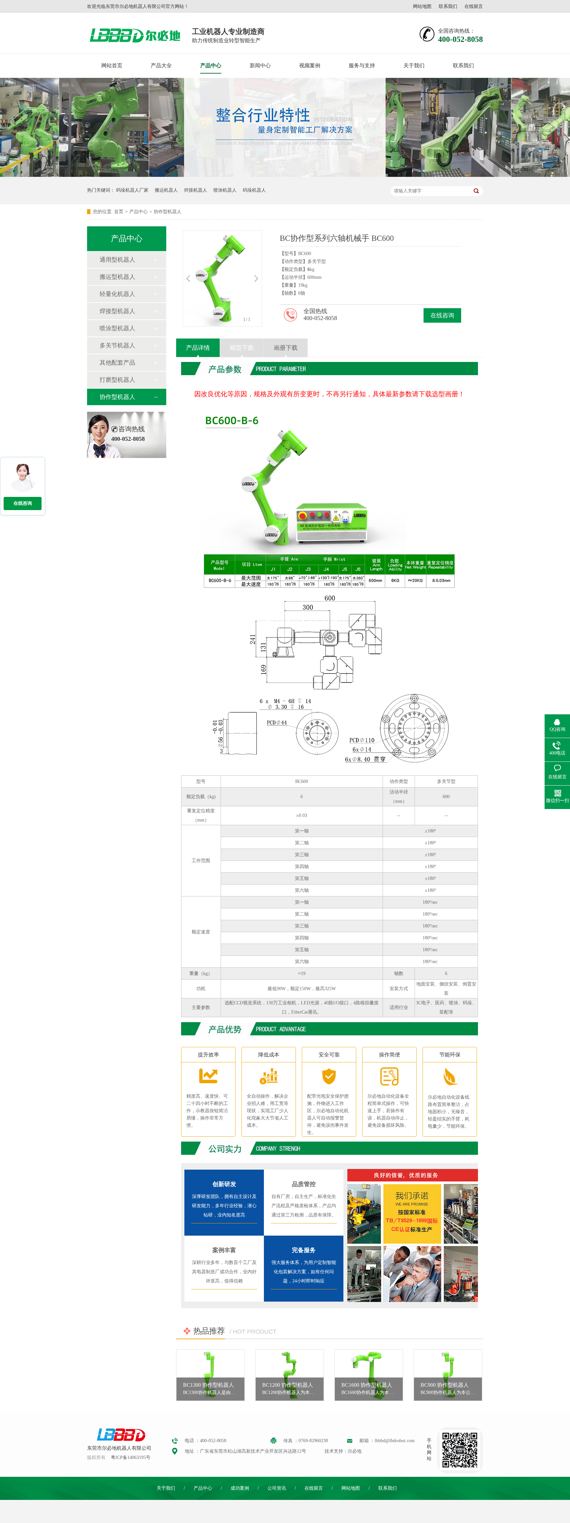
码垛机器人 (254, 190)
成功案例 (240, 1488)
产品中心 (210, 65)
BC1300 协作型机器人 (208, 1385)
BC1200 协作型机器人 (287, 1385)
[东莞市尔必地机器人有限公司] (120, 1440)
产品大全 (161, 65)
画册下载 (286, 347)
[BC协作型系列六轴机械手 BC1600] (369, 1375)
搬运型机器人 (117, 277)
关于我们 (414, 65)
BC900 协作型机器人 (445, 1385)
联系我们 (448, 6)
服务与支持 (362, 65)
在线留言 (473, 6)
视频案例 (309, 65)
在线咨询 (442, 315)
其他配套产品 (117, 362)
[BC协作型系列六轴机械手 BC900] (448, 1375)
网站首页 (111, 65)
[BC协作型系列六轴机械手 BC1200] (290, 1375)
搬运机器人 (166, 190)
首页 (118, 211)
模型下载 (242, 347)
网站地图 (422, 6)
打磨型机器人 (117, 379)
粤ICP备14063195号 (130, 1457)
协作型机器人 (167, 211)
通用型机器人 (117, 259)
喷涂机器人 (225, 190)
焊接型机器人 (117, 311)
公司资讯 (277, 1488)
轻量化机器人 (117, 294)
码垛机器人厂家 (132, 190)
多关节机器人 (117, 345)
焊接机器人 (195, 190)
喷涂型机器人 (117, 328)
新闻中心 (260, 65)
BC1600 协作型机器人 (366, 1385)
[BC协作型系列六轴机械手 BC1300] (210, 1375)
